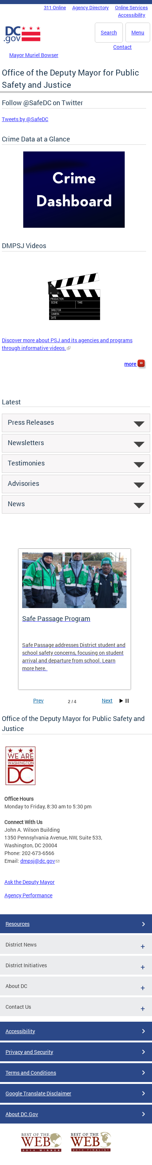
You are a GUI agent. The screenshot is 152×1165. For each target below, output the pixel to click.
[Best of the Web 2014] (41, 1152)
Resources (18, 923)
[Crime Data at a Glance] (74, 225)
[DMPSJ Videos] (74, 332)
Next (107, 700)
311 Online (55, 7)
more (130, 363)
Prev (38, 700)
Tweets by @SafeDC (25, 119)
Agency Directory (90, 7)
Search (109, 32)
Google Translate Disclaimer (38, 1093)
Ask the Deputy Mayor (29, 881)
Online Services (131, 7)
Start (121, 701)
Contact (122, 46)
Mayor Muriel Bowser (33, 55)
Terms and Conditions (31, 1072)
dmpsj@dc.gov (37, 860)
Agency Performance (28, 895)
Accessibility (131, 14)
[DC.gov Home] (22, 42)
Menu (137, 32)
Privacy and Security (29, 1051)
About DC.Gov (22, 1114)
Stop (127, 701)
